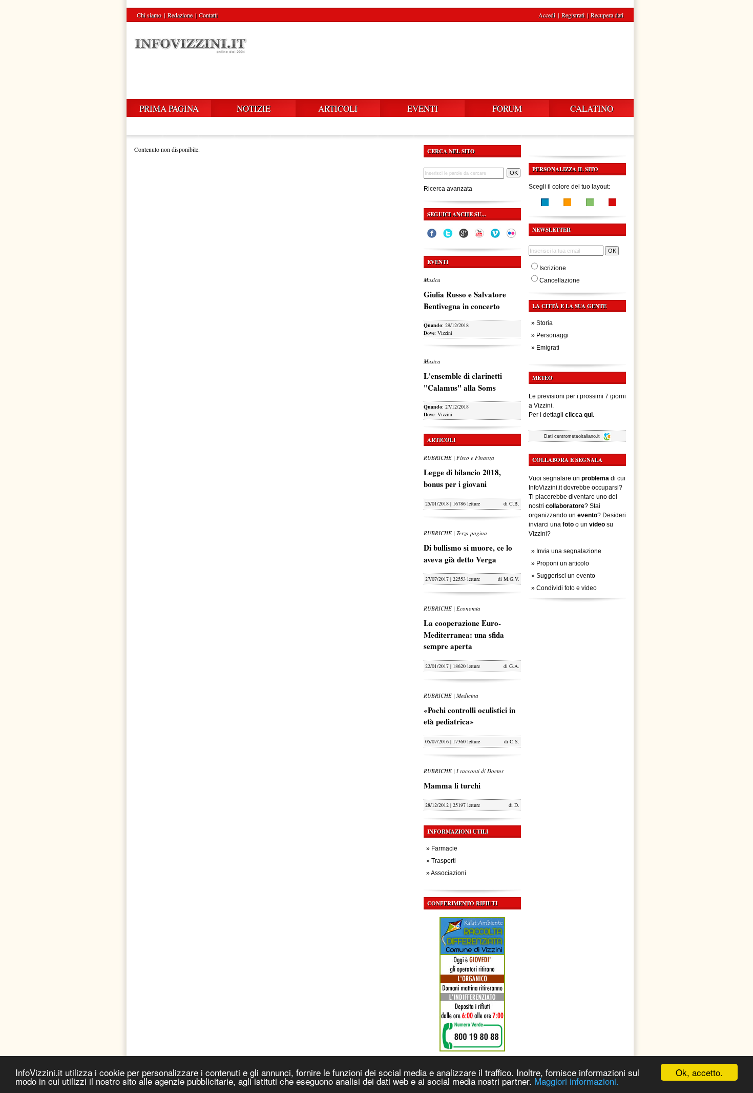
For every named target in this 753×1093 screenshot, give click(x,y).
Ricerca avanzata (448, 188)
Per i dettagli (561, 414)
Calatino (591, 108)
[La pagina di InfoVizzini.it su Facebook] (432, 236)
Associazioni (448, 873)
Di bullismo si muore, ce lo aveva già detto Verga (468, 553)
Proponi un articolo (562, 563)
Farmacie (444, 848)
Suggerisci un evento (565, 575)
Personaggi (552, 335)
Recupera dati (607, 15)
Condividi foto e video (566, 588)
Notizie (253, 108)
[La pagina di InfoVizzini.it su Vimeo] (495, 236)
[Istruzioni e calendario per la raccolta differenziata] (472, 1054)
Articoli (338, 108)
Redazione (180, 15)
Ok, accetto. (699, 1072)
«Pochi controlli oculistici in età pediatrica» (469, 715)
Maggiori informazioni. (576, 1081)
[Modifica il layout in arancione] (567, 203)
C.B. (514, 503)
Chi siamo (149, 15)
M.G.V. (511, 578)
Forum (507, 108)
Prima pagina (169, 108)
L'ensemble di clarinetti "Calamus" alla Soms (463, 381)
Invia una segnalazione (568, 551)
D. (516, 804)
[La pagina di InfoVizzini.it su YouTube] (479, 236)
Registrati (572, 15)
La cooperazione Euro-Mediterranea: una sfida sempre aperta (464, 634)
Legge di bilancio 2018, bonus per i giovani (462, 478)
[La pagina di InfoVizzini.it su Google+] (463, 236)
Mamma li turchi (452, 785)
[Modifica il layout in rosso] (612, 203)
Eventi (422, 108)
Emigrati (547, 347)
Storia (544, 323)
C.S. (514, 741)
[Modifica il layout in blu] (545, 203)
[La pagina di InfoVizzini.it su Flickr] (511, 236)
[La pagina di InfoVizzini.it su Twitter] (448, 236)
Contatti (208, 15)
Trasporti (443, 860)
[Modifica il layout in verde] (590, 203)
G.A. (514, 666)
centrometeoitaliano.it (577, 436)
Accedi (546, 15)
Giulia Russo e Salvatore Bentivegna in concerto (465, 300)
